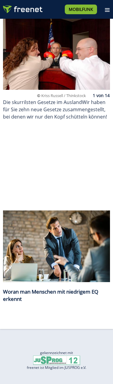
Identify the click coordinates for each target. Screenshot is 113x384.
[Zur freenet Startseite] (22, 8)
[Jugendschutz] (56, 360)
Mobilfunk (81, 9)
